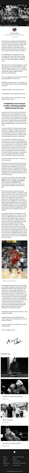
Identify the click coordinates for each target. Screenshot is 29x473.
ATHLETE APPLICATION (18, 456)
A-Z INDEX (5, 465)
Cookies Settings (17, 465)
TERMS (4, 461)
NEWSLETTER (6, 463)
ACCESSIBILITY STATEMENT (19, 463)
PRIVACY (15, 459)
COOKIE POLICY (16, 461)
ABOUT (5, 456)
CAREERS (5, 459)
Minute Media (12, 471)
